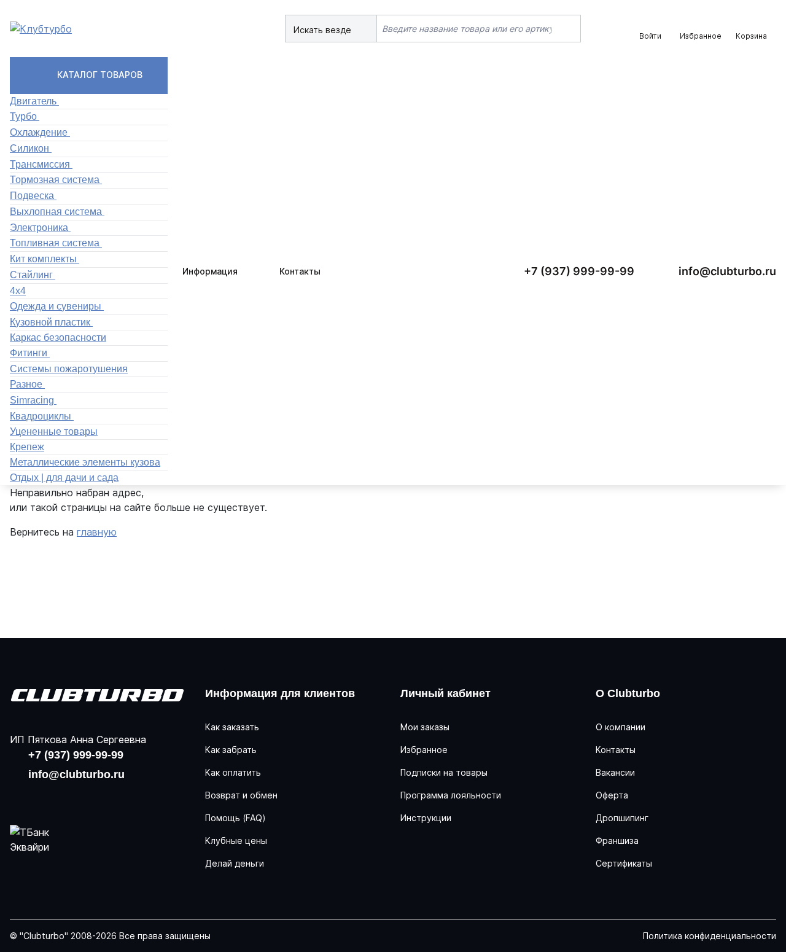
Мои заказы (424, 727)
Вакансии (615, 772)
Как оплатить (233, 772)
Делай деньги (234, 863)
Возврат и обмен (241, 795)
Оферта (612, 795)
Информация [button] (210, 271)
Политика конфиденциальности (709, 936)
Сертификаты (624, 863)
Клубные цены (236, 840)
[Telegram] (100, 798)
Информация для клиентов (280, 693)
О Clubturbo (628, 693)
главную (97, 532)
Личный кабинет (445, 693)
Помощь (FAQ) (235, 818)
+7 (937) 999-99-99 (579, 271)
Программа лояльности (450, 795)
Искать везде (324, 30)
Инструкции (425, 818)
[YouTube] (61, 798)
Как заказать (232, 727)
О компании (620, 727)
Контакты (300, 271)
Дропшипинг (622, 818)
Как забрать (231, 749)
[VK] (22, 798)
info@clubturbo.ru (727, 271)
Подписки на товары (444, 772)
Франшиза (617, 840)
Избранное (424, 749)
